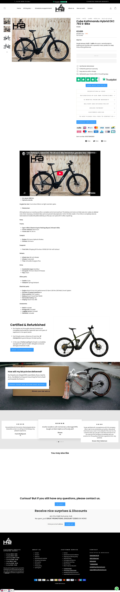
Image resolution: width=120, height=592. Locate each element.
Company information (40, 560)
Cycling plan (38, 567)
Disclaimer (37, 564)
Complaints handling (69, 562)
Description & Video (96, 91)
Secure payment (96, 108)
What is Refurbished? (22, 349)
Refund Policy (67, 564)
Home (19, 8)
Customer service (96, 112)
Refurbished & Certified (41, 558)
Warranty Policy (67, 558)
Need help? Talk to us (96, 85)
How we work (81, 8)
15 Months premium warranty (96, 99)
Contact (89, 8)
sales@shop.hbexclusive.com (71, 572)
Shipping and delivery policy (71, 556)
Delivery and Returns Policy (96, 103)
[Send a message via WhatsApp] (116, 588)
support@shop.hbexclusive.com (72, 574)
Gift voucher (38, 562)
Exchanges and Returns (70, 560)
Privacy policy (38, 565)
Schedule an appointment (43, 8)
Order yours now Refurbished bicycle (27, 384)
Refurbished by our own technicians (96, 95)
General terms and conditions (71, 554)
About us (71, 8)
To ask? (60, 504)
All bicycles (27, 8)
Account (37, 554)
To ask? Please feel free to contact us (96, 116)
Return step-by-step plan (70, 565)
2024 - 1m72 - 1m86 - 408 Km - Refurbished (94, 18)
